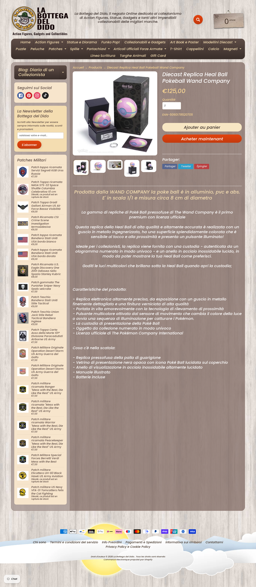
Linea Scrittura (103, 55)
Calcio (213, 49)
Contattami (214, 542)
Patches (58, 49)
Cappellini (195, 49)
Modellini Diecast (220, 43)
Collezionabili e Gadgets (145, 42)
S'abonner (29, 145)
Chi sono (39, 542)
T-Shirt (176, 49)
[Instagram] (37, 95)
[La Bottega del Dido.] (42, 20)
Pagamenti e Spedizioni (144, 542)
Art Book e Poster (184, 42)
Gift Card (158, 55)
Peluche (37, 49)
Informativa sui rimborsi (183, 542)
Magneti (233, 49)
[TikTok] (45, 95)
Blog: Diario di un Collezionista (42, 72)
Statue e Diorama (82, 42)
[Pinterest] (28, 95)
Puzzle (21, 49)
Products (95, 67)
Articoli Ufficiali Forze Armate (140, 49)
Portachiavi (99, 49)
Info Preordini (112, 542)
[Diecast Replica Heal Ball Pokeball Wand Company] (81, 167)
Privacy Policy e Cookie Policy (128, 547)
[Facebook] (20, 95)
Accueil (78, 67)
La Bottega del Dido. (124, 556)
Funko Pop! (110, 42)
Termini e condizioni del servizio (74, 542)
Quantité (168, 100)
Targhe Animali (133, 55)
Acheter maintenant (202, 139)
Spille (77, 49)
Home (25, 42)
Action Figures (49, 43)
